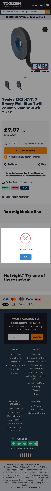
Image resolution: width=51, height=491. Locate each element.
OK (25, 257)
